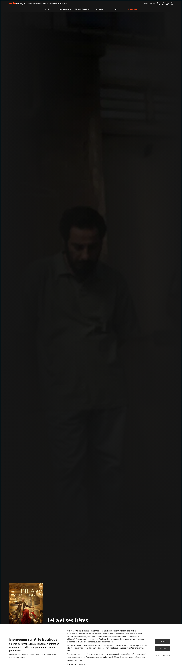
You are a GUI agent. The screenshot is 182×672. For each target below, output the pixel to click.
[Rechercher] (158, 3)
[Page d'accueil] (17, 3)
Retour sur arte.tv (149, 3)
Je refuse (163, 648)
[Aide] (162, 3)
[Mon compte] (167, 3)
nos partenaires (72, 633)
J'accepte (163, 641)
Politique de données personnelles (125, 657)
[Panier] (171, 3)
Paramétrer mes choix (162, 655)
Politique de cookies (74, 660)
